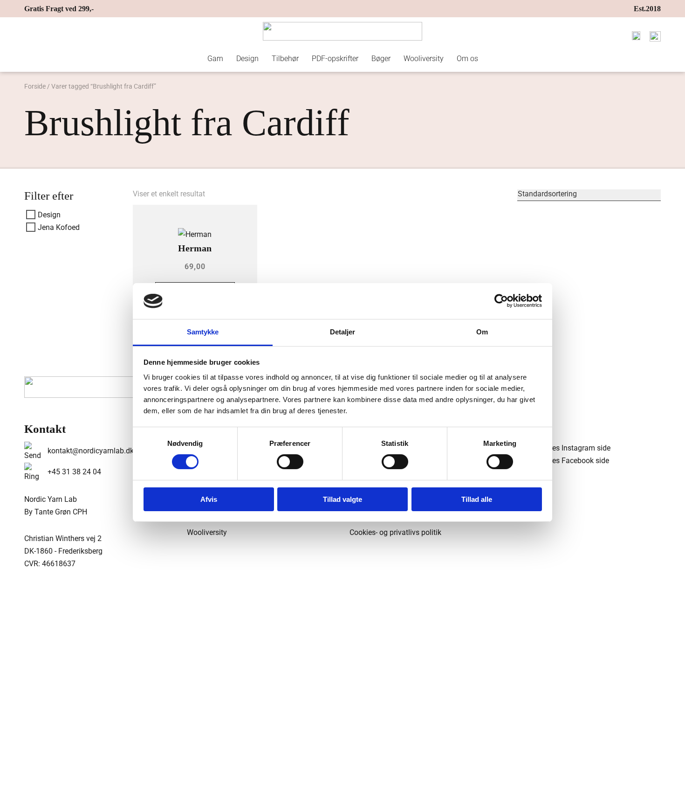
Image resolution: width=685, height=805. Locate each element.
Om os (467, 58)
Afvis (208, 499)
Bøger (380, 58)
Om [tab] (482, 332)
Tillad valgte (342, 499)
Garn (215, 58)
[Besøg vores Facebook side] (560, 460)
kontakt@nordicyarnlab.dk (91, 450)
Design (247, 58)
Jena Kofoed (59, 227)
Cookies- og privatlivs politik (395, 532)
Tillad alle (476, 499)
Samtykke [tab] (203, 332)
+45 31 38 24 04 (74, 471)
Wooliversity (424, 58)
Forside (35, 86)
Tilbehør (285, 58)
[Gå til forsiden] (342, 31)
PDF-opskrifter (335, 58)
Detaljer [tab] (343, 332)
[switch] (290, 461)
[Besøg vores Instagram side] (561, 448)
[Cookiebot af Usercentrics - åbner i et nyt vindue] (501, 301)
